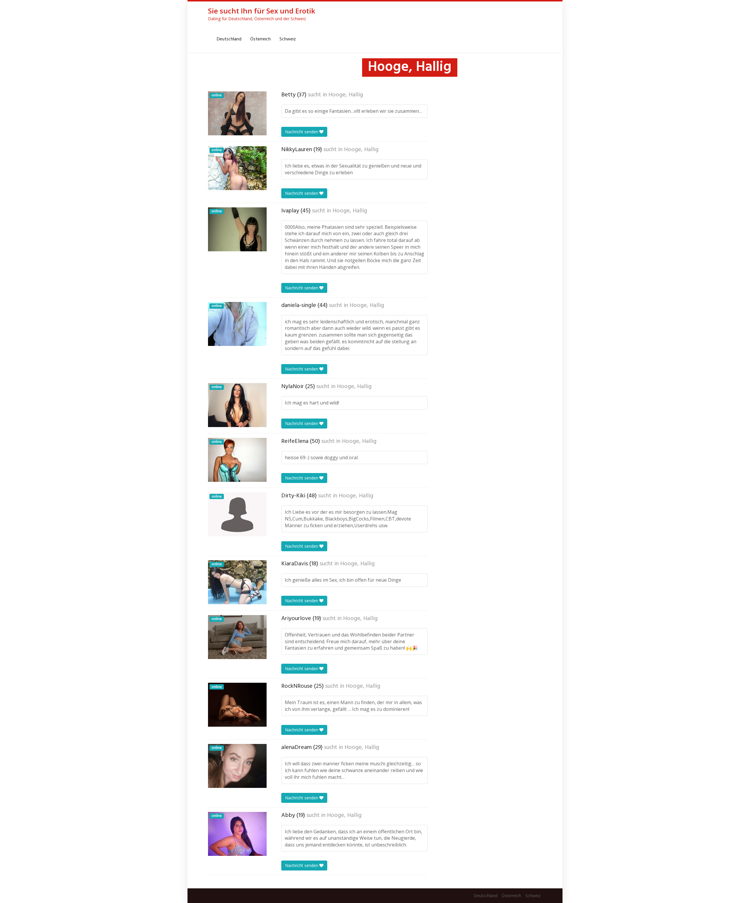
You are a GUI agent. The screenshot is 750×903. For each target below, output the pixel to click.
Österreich (260, 39)
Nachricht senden (302, 131)
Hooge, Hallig (345, 94)
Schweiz (287, 39)
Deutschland (229, 39)
